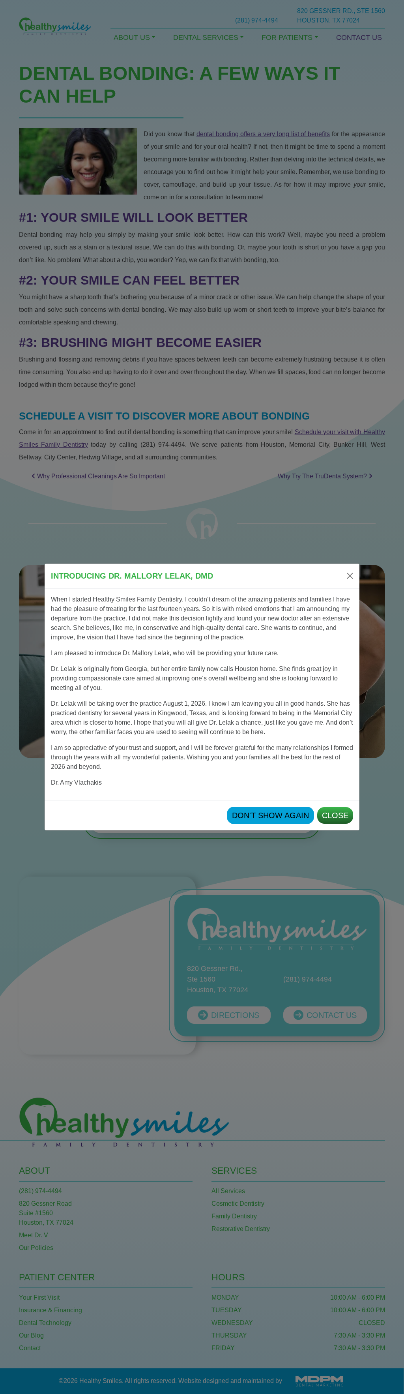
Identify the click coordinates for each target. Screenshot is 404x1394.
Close (335, 815)
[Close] (350, 576)
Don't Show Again (270, 815)
